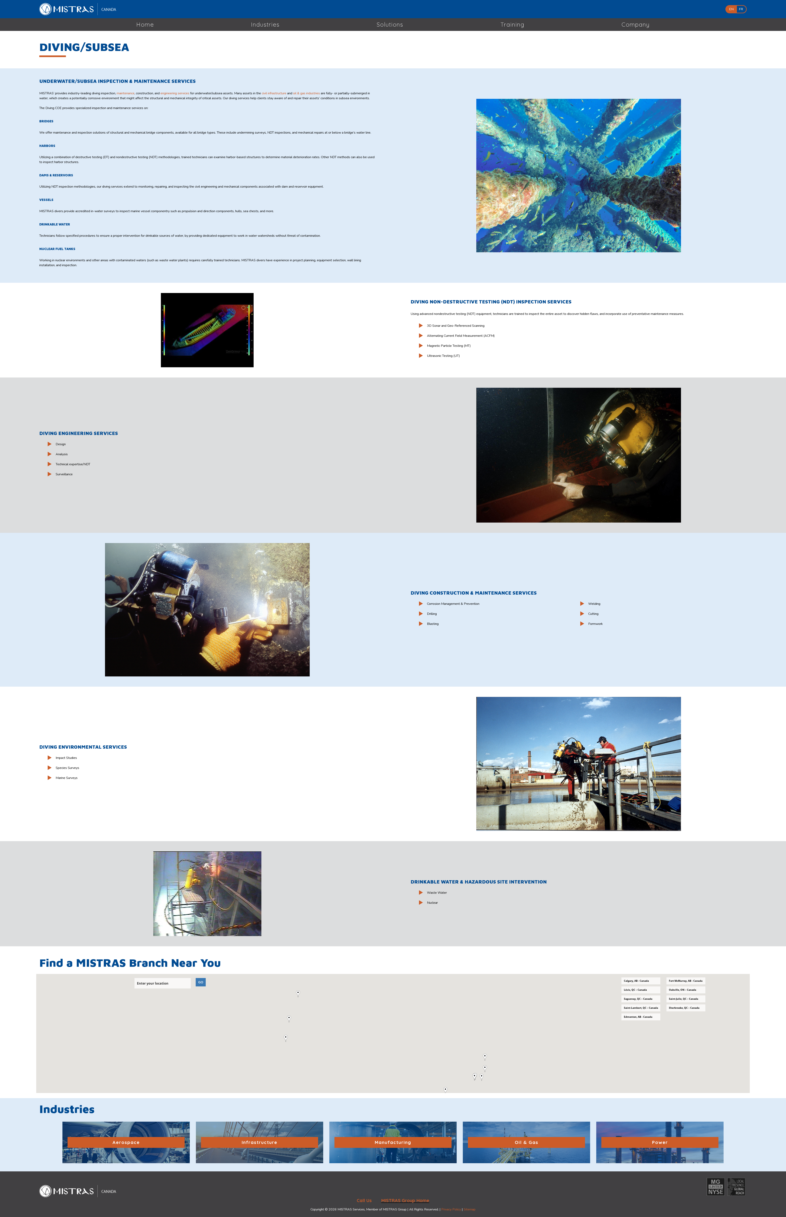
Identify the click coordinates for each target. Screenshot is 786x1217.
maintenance (125, 93)
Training (512, 24)
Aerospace (126, 1142)
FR (741, 9)
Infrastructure (259, 1142)
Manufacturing (393, 1142)
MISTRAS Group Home (405, 1200)
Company (635, 24)
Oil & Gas (526, 1142)
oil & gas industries (306, 93)
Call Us (364, 1200)
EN (731, 9)
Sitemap (469, 1209)
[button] (287, 1038)
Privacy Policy (451, 1209)
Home (145, 24)
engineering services (174, 93)
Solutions (390, 24)
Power (660, 1142)
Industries (265, 24)
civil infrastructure (274, 93)
